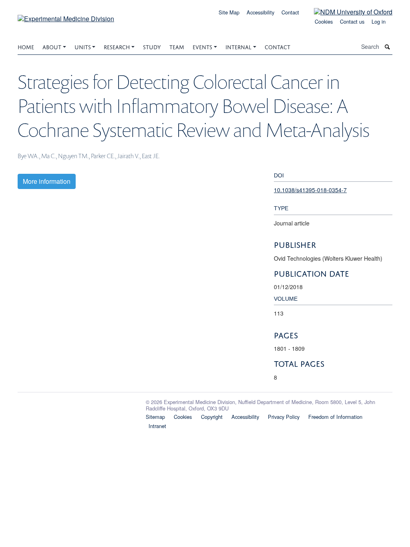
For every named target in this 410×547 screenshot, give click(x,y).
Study (152, 46)
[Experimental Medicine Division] (66, 15)
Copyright (212, 416)
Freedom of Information (335, 416)
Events (202, 46)
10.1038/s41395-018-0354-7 (310, 190)
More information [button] (46, 181)
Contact (290, 12)
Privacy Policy (283, 416)
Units (82, 46)
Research (117, 46)
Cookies (324, 21)
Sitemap (155, 416)
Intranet (157, 426)
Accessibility (260, 12)
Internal (238, 46)
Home (26, 46)
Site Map (229, 12)
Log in (379, 21)
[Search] (387, 47)
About (51, 46)
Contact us (352, 21)
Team (176, 46)
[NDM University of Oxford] (347, 11)
